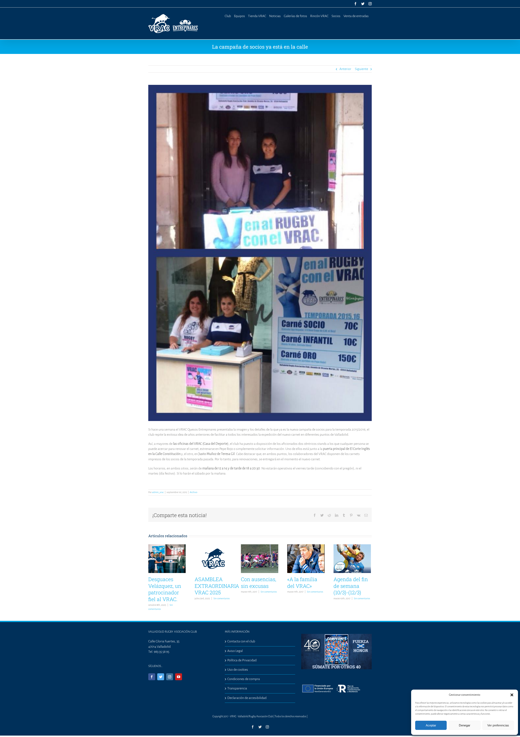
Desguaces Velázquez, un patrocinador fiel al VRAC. (164, 589)
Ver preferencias (498, 725)
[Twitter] (160, 676)
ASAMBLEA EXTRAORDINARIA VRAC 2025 (217, 586)
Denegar (464, 725)
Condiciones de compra (243, 679)
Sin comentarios (221, 598)
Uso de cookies (237, 669)
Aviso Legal (235, 651)
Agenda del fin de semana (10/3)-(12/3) (351, 586)
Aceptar (431, 725)
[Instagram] (169, 676)
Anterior (345, 69)
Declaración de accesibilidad (246, 698)
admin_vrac (158, 492)
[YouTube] (178, 676)
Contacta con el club (241, 641)
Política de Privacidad (242, 660)
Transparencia (237, 688)
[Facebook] (151, 676)
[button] (512, 695)
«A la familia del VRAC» (302, 582)
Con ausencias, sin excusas (258, 582)
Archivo (193, 492)
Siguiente (361, 69)
